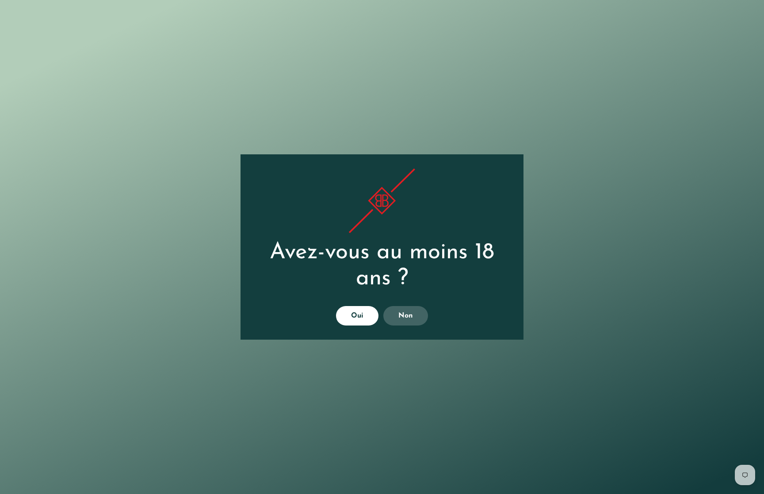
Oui (357, 315)
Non (405, 315)
